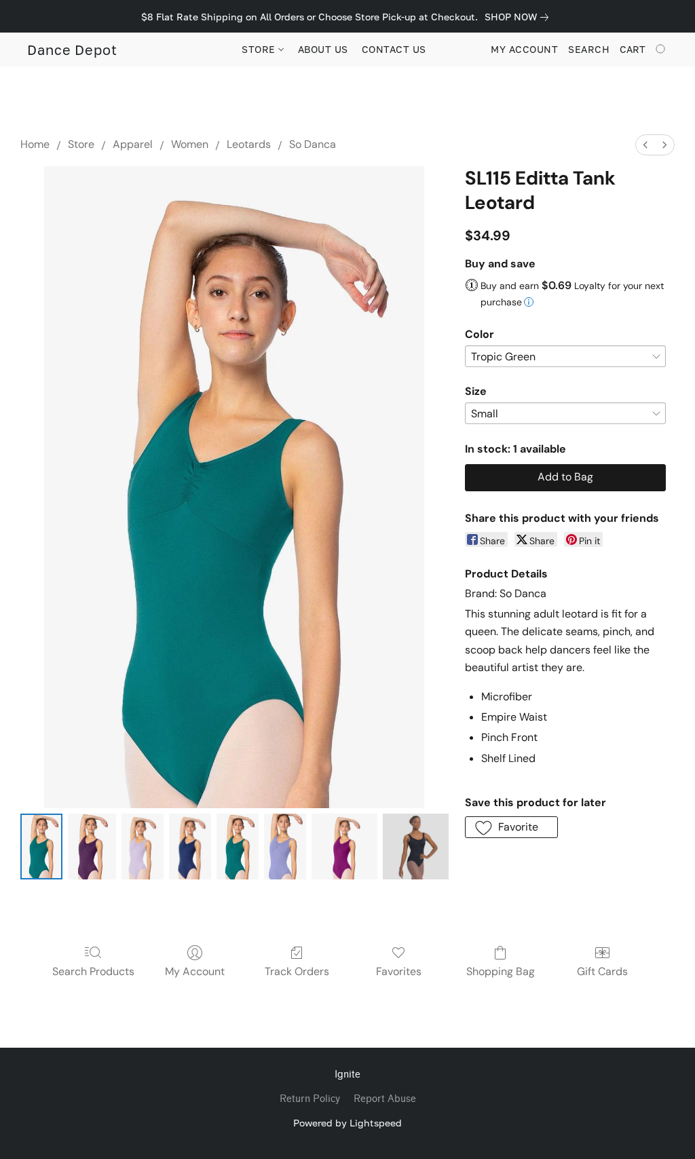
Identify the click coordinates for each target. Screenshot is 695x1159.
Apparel (133, 144)
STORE (260, 49)
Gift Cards (602, 971)
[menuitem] (645, 145)
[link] (519, 17)
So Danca (312, 144)
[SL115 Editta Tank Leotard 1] (92, 846)
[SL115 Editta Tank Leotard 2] (142, 846)
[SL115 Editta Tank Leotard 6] (344, 846)
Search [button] (588, 49)
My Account (195, 971)
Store (81, 144)
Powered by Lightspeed (347, 1122)
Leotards (249, 144)
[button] (72, 49)
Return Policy (310, 1099)
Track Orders (297, 971)
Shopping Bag (500, 971)
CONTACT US (394, 49)
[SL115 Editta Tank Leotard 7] (416, 846)
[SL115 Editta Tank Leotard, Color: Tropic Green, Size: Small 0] (41, 846)
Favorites (398, 971)
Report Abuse (385, 1099)
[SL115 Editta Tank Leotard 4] (238, 846)
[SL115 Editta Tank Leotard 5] (285, 846)
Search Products (93, 971)
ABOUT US (323, 49)
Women (189, 144)
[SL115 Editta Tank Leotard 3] (190, 846)
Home (35, 144)
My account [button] (524, 49)
